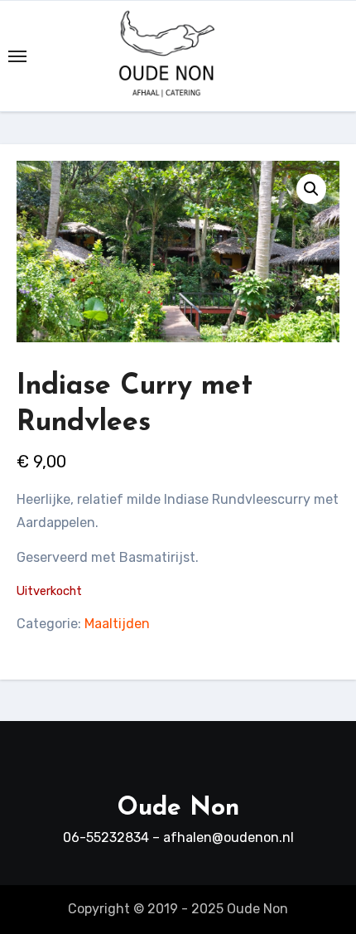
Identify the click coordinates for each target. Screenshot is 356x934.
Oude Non (178, 808)
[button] (311, 189)
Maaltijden (117, 624)
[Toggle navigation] (17, 56)
